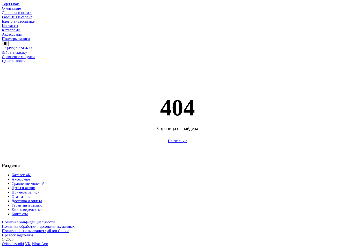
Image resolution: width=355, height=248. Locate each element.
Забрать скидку (14, 52)
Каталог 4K (11, 30)
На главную (177, 141)
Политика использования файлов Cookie (35, 231)
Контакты (10, 26)
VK (28, 244)
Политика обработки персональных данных (38, 226)
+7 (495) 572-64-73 (17, 48)
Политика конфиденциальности (28, 222)
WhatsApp (40, 244)
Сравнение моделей (18, 57)
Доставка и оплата (17, 13)
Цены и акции (14, 61)
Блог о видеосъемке (18, 21)
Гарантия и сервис (17, 17)
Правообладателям (17, 235)
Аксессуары (12, 34)
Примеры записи (16, 39)
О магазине (11, 8)
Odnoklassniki (13, 244)
